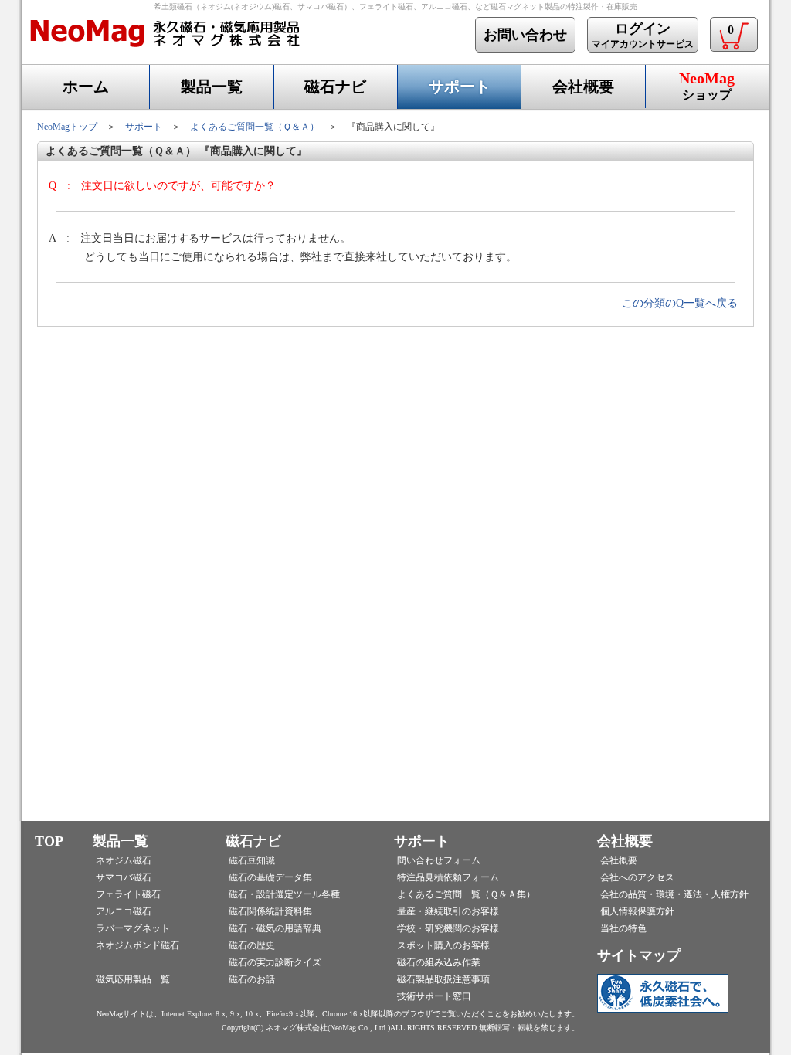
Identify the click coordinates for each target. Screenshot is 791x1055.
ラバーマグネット (133, 928)
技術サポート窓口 (434, 996)
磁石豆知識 (252, 860)
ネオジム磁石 (123, 860)
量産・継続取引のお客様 (448, 911)
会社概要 (583, 86)
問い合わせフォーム (438, 860)
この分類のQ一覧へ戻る (680, 303)
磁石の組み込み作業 (438, 962)
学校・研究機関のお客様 (448, 928)
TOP (49, 841)
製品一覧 (212, 86)
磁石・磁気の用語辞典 (275, 928)
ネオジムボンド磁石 (137, 945)
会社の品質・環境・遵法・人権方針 (674, 894)
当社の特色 (623, 928)
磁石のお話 (252, 979)
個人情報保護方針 (637, 911)
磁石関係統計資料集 (270, 911)
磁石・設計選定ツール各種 (284, 894)
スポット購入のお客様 (443, 945)
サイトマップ (639, 955)
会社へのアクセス (637, 877)
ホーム (86, 86)
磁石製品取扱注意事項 (443, 979)
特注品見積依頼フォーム (448, 877)
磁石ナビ (335, 86)
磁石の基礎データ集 (270, 877)
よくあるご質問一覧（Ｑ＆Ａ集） (466, 894)
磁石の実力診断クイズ (275, 962)
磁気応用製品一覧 (133, 979)
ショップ (707, 85)
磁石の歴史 (252, 945)
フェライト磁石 (128, 894)
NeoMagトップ (67, 126)
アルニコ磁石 (123, 911)
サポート (460, 86)
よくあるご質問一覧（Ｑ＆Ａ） (254, 126)
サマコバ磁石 (123, 877)
